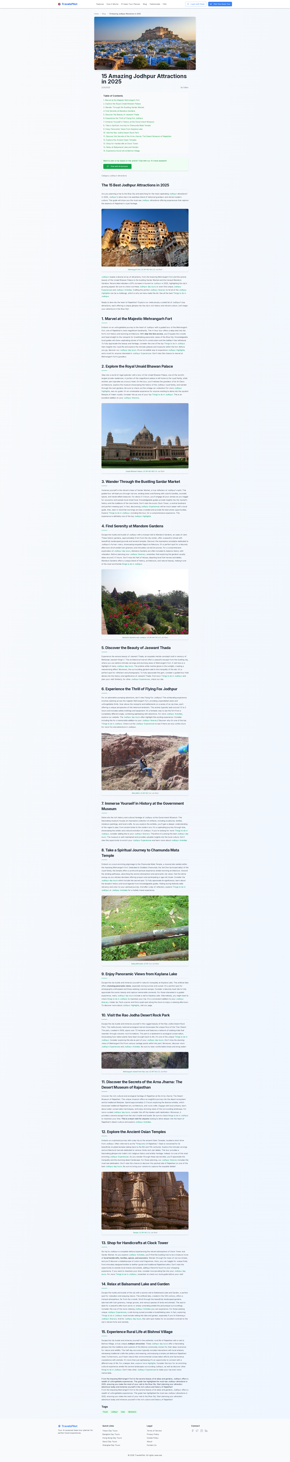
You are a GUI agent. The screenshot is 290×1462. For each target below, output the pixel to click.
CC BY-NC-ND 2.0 (150, 471)
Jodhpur (173, 194)
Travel (105, 1412)
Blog (145, 4)
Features (100, 4)
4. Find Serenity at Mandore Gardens (119, 111)
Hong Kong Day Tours (112, 1438)
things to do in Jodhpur (132, 564)
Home (96, 14)
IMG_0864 (135, 793)
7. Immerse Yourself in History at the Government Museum (128, 122)
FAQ (164, 4)
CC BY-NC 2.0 (145, 793)
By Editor (184, 87)
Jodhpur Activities (124, 290)
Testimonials (155, 4)
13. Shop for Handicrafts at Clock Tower (120, 143)
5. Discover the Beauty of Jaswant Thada (121, 114)
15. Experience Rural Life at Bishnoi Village (121, 151)
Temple (135, 1233)
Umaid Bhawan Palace (134, 471)
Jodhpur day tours (148, 287)
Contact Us (151, 1445)
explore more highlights (145, 1363)
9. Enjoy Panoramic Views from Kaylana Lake (123, 129)
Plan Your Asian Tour (222, 4)
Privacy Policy (153, 1434)
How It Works (112, 4)
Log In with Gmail (197, 4)
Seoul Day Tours (109, 1441)
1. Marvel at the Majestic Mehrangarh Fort (121, 100)
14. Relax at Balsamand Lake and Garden (120, 147)
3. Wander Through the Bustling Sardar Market (123, 107)
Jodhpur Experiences (142, 353)
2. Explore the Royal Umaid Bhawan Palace (122, 104)
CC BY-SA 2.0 (154, 1072)
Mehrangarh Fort (134, 269)
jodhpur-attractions (118, 176)
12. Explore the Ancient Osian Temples (119, 140)
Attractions (132, 1412)
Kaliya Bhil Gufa (137, 964)
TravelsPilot (69, 1426)
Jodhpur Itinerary (158, 290)
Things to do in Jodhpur (174, 343)
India (123, 1412)
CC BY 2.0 (147, 964)
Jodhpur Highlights (176, 350)
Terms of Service (154, 1431)
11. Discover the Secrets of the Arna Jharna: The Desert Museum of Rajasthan (137, 136)
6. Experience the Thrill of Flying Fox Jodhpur (123, 118)
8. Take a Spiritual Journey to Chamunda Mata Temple (127, 125)
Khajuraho (141, 1144)
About (149, 1441)
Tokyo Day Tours (109, 1431)
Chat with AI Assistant (119, 166)
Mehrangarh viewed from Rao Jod (135, 1072)
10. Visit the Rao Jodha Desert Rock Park (121, 133)
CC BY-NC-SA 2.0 (148, 269)
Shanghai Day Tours (111, 1445)
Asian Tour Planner (131, 4)
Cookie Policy (152, 1438)
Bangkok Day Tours (111, 1434)
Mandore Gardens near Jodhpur (134, 637)
